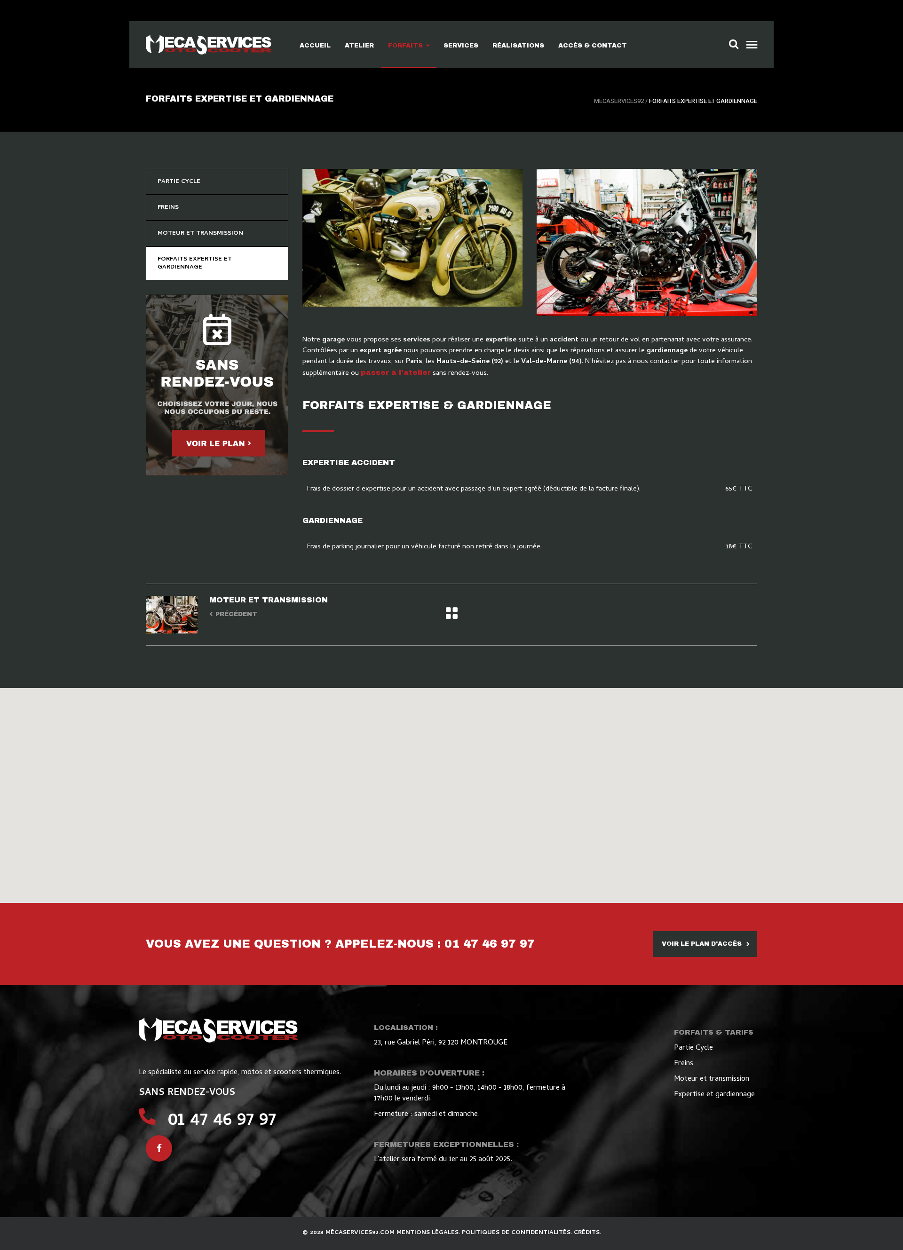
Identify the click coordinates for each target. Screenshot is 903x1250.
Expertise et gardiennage (714, 1095)
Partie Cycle (693, 1048)
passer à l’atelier (396, 372)
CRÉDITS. (587, 1233)
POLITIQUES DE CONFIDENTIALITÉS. (518, 1233)
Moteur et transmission (711, 1079)
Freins (683, 1064)
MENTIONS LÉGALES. (429, 1233)
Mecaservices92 (619, 101)
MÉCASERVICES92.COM (360, 1233)
